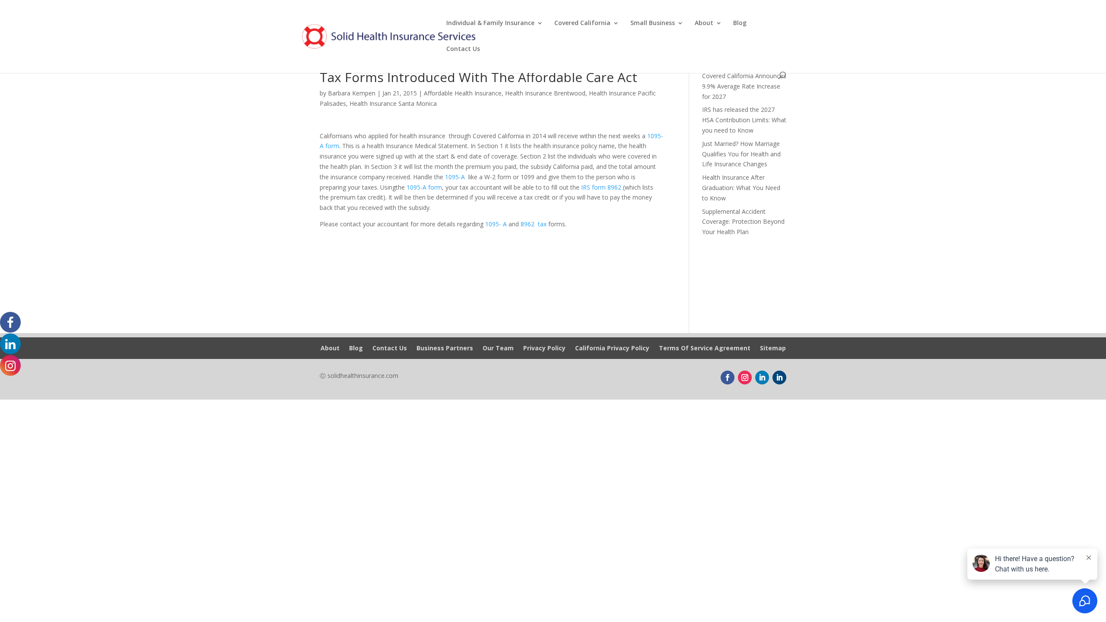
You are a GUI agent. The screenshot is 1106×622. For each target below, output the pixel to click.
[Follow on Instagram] (745, 377)
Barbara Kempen (351, 93)
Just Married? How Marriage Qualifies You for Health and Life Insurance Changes (741, 154)
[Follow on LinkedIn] (762, 377)
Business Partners (444, 348)
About (704, 23)
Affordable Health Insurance (463, 93)
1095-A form (424, 187)
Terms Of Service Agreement (704, 348)
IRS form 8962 (601, 187)
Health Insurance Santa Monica (393, 103)
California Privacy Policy (612, 348)
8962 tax (534, 224)
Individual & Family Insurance (490, 23)
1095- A (496, 224)
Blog (740, 23)
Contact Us (463, 49)
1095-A (456, 177)
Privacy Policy (544, 348)
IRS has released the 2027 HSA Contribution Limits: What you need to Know (744, 119)
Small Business (652, 23)
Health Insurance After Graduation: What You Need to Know (741, 187)
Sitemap (773, 348)
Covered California (582, 23)
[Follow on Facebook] (727, 377)
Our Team (498, 348)
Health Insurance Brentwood (545, 93)
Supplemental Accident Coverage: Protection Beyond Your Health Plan (743, 221)
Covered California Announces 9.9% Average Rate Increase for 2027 (744, 86)
